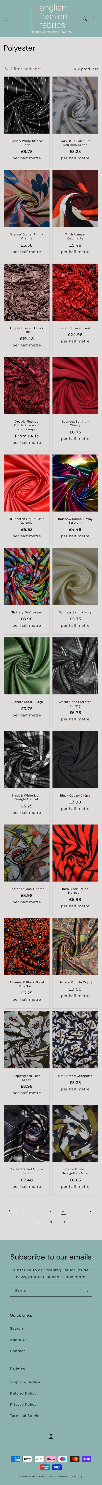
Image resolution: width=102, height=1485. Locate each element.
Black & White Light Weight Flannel (27, 797)
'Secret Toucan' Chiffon (27, 889)
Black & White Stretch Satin (27, 143)
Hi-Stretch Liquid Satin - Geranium (27, 521)
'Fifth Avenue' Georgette (75, 236)
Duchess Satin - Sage (26, 702)
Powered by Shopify (71, 1476)
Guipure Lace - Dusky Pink (26, 330)
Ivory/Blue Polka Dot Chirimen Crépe (75, 143)
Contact (17, 1351)
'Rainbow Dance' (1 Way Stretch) (75, 521)
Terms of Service (26, 1415)
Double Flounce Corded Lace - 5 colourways (26, 425)
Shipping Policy (25, 1382)
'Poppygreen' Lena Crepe (27, 1078)
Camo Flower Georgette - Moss (75, 1171)
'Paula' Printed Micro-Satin (26, 1171)
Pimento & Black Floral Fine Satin (26, 984)
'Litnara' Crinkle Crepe (75, 982)
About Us (18, 1340)
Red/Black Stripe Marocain (75, 891)
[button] (6, 18)
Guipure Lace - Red (75, 328)
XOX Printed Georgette (75, 1076)
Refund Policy (23, 1393)
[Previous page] (9, 1211)
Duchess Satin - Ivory (75, 612)
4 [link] (63, 1211)
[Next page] (64, 1222)
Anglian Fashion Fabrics (43, 1476)
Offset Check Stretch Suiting (75, 704)
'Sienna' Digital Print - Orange (26, 236)
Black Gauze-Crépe (75, 796)
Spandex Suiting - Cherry (75, 424)
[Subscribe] (86, 1291)
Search (16, 1328)
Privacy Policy (23, 1404)
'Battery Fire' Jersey (26, 612)
